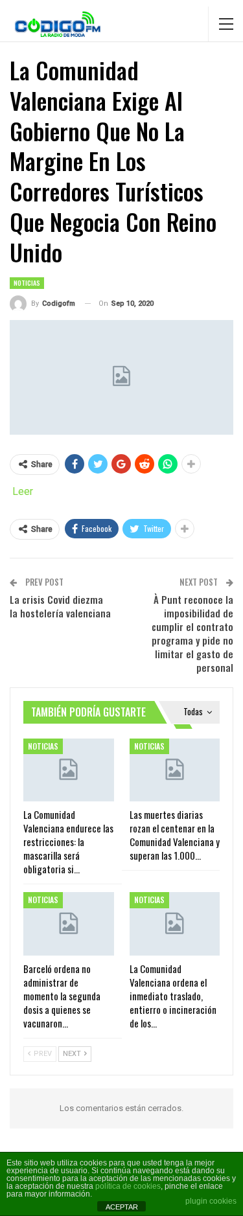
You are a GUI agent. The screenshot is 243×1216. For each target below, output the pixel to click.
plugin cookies (211, 1201)
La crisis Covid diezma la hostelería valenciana (60, 606)
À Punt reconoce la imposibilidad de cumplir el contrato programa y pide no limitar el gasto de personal (192, 633)
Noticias (27, 283)
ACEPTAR (122, 1207)
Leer (22, 491)
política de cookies (128, 1186)
